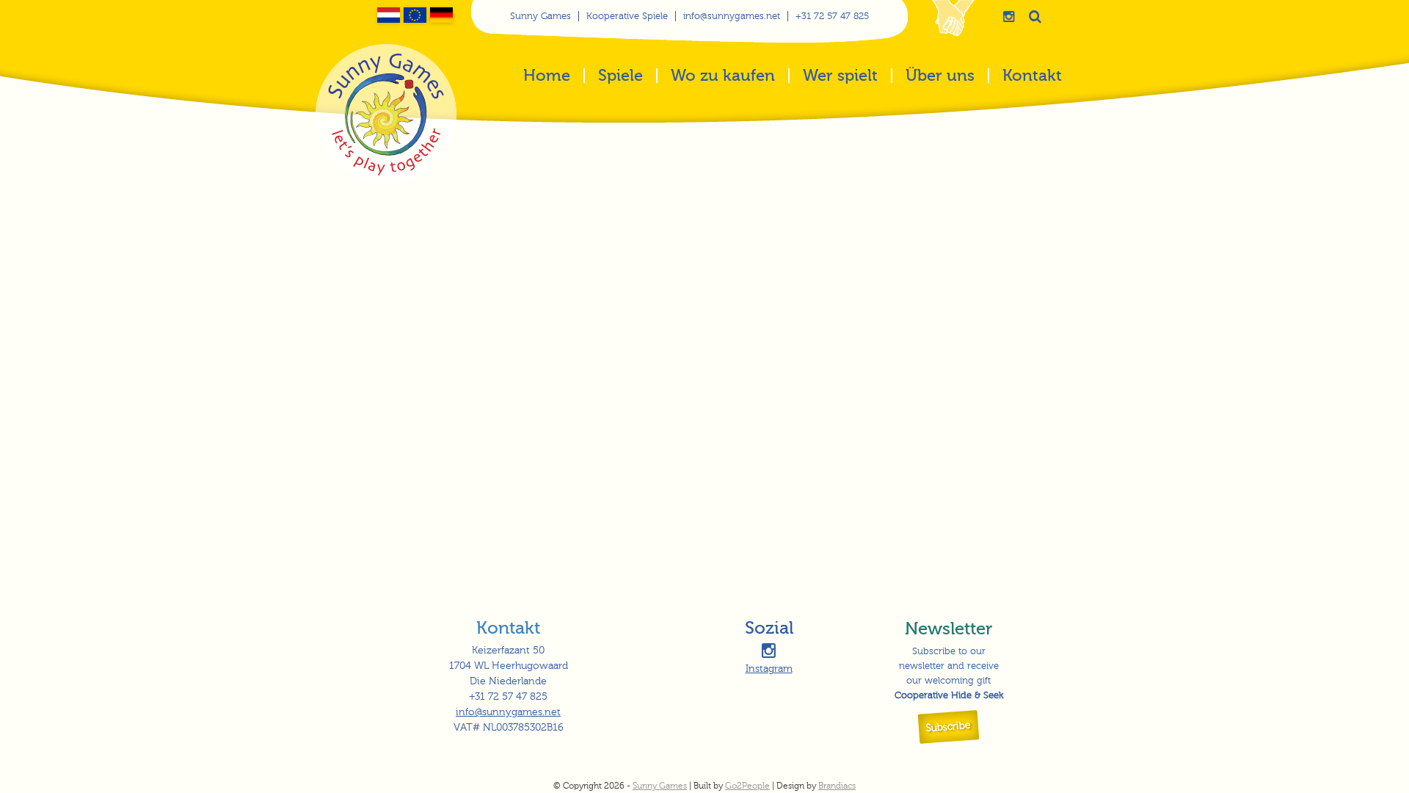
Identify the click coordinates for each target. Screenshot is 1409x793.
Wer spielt (840, 76)
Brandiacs (837, 786)
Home (546, 76)
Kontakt (1032, 76)
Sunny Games (540, 16)
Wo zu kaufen (723, 76)
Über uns (940, 76)
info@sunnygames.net (731, 16)
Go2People (747, 786)
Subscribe (949, 727)
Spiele (620, 76)
